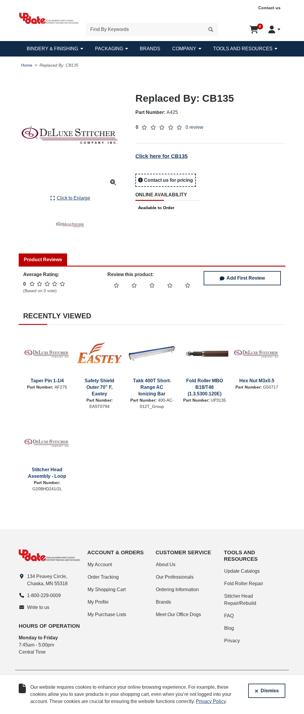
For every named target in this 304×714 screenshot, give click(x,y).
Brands (150, 48)
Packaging (109, 48)
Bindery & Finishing (52, 48)
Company (184, 48)
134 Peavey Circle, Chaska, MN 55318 (47, 580)
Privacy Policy (211, 701)
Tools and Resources (243, 48)
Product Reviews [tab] (43, 259)
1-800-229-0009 (44, 595)
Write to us (38, 607)
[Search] (211, 29)
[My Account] (274, 29)
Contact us (269, 7)
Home (26, 65)
